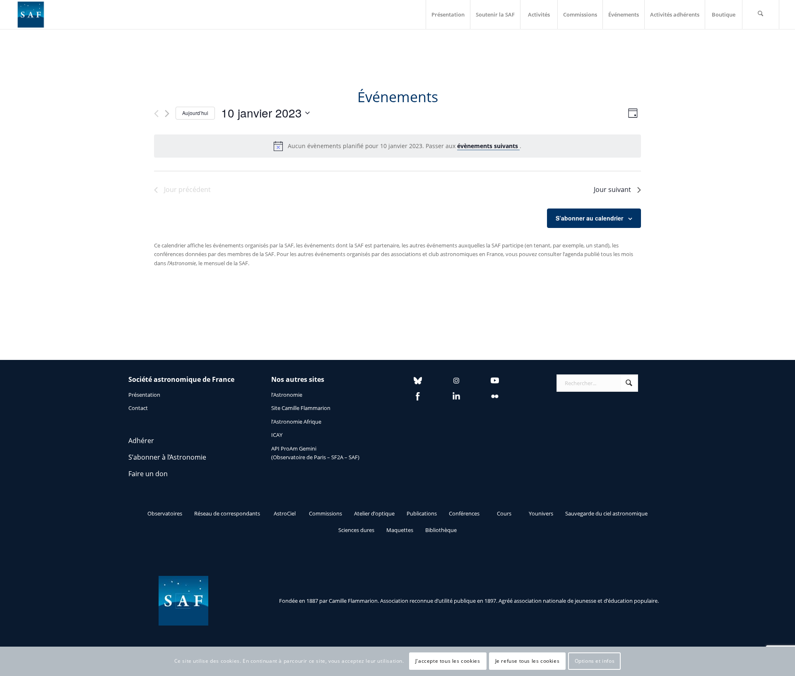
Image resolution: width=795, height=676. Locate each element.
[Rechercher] (760, 14)
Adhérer (141, 440)
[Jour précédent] (156, 113)
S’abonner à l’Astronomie (167, 457)
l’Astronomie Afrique (296, 421)
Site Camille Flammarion (300, 408)
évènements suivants (488, 146)
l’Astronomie (286, 394)
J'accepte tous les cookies (447, 661)
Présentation (144, 394)
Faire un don (148, 473)
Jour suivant (612, 189)
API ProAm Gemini (293, 448)
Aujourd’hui (195, 112)
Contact (138, 408)
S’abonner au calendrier (589, 218)
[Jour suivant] (167, 113)
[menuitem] (448, 14)
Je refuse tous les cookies (527, 661)
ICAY (276, 435)
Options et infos (595, 661)
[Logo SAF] (31, 14)
